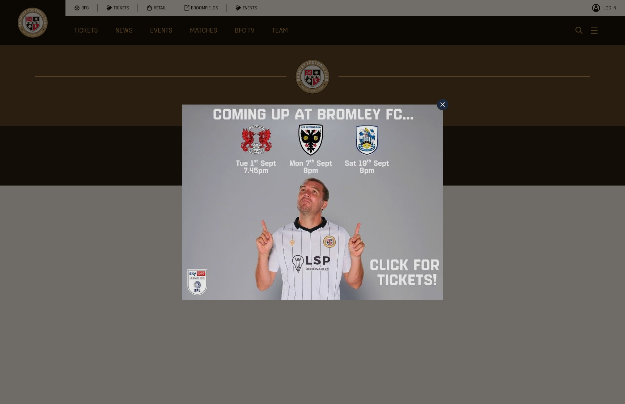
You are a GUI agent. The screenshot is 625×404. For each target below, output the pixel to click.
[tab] (443, 104)
